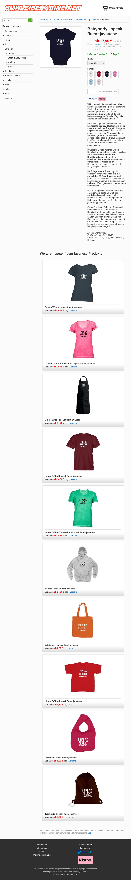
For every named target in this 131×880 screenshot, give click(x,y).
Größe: (90, 59)
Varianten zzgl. (57, 310)
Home (42, 19)
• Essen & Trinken (11, 75)
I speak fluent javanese (87, 19)
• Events (7, 35)
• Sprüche (7, 98)
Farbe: (90, 69)
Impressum (41, 844)
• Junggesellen (10, 31)
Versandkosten (85, 844)
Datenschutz (41, 848)
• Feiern (6, 40)
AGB (41, 851)
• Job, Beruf (8, 71)
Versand (98, 44)
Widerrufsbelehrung (41, 855)
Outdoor (51, 19)
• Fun (5, 44)
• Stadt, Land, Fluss (16, 58)
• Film (6, 93)
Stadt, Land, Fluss (65, 19)
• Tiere (9, 67)
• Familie (7, 80)
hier (89, 833)
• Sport (6, 84)
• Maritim (10, 62)
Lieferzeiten (85, 848)
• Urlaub (10, 53)
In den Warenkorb (108, 91)
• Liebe (6, 89)
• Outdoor (8, 49)
